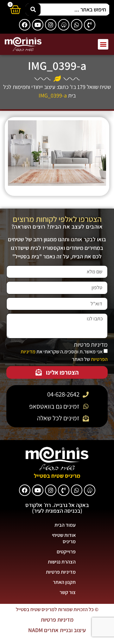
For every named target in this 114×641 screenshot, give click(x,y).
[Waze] (63, 24)
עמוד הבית (65, 525)
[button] (103, 44)
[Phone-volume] (89, 24)
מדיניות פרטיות (91, 345)
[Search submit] (33, 9)
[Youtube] (37, 24)
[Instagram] (50, 24)
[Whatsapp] (76, 24)
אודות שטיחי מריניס (64, 538)
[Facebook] (24, 24)
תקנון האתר (64, 582)
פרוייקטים (66, 551)
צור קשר (68, 592)
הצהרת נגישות (62, 561)
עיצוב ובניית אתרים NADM (57, 630)
